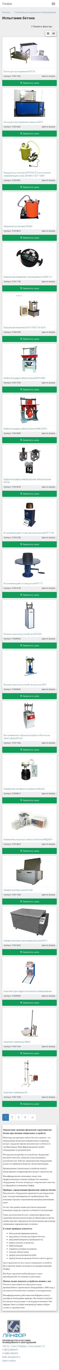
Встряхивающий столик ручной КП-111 (23, 583)
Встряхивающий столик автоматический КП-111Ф (29, 533)
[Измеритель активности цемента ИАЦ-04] (29, 770)
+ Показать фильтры (41, 26)
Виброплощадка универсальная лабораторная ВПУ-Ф (27, 481)
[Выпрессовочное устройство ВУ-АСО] (29, 615)
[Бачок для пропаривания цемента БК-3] (29, 103)
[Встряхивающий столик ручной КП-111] (29, 565)
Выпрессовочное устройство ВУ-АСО (22, 634)
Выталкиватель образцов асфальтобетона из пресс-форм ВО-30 (27, 737)
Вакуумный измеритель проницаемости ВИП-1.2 (28, 277)
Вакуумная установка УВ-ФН (18, 226)
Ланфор (7, 3)
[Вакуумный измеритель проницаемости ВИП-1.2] (29, 258)
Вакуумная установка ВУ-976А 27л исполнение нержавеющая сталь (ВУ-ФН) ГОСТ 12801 (27, 174)
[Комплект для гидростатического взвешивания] (29, 972)
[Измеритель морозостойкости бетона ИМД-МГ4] (29, 821)
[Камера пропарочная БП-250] (29, 871)
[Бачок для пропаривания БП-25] (29, 53)
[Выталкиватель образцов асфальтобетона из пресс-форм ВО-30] (29, 716)
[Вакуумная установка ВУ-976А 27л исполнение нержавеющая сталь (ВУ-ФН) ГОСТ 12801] (29, 154)
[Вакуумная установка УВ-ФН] (29, 207)
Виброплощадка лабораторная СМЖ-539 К (25, 429)
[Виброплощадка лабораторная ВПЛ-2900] (29, 359)
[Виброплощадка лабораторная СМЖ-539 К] (29, 410)
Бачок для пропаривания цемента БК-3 (23, 122)
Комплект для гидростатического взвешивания (28, 991)
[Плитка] (48, 33)
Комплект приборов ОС (15, 1092)
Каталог (6, 12)
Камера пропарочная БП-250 (18, 890)
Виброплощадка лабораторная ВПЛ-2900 (24, 378)
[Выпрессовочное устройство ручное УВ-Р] (29, 666)
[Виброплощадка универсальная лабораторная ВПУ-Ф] (29, 460)
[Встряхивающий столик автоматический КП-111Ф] (29, 514)
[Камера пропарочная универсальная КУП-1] (29, 922)
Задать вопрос (9, 1360)
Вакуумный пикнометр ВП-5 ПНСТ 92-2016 (25, 327)
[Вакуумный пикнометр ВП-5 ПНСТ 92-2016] (29, 309)
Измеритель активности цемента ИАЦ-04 (24, 789)
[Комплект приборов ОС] (29, 1074)
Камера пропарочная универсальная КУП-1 (26, 940)
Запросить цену (30, 83)
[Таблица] (54, 33)
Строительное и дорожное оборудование (35, 12)
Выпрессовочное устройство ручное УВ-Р (25, 684)
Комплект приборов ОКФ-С (17, 1042)
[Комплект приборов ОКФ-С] (29, 1023)
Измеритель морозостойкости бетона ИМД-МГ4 (28, 839)
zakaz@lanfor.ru (14, 1357)
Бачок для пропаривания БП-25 (19, 71)
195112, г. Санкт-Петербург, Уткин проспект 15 (23, 1346)
